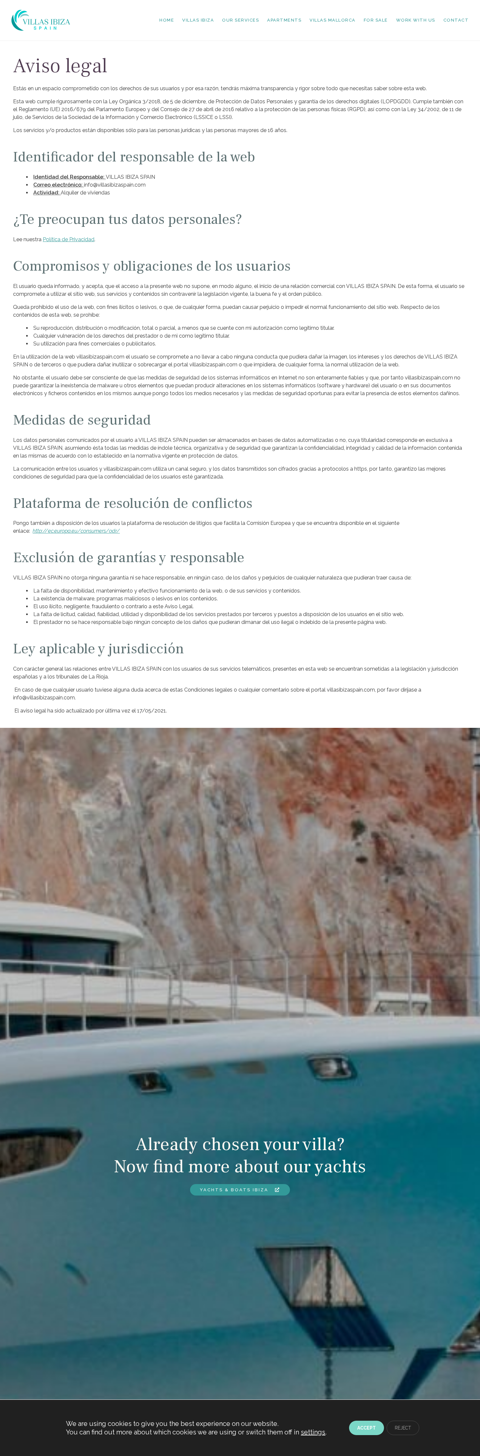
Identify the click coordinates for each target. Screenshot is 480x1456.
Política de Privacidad (68, 239)
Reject (403, 1428)
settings (313, 1432)
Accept (366, 1428)
